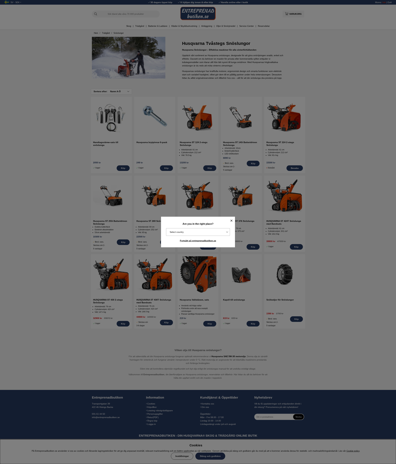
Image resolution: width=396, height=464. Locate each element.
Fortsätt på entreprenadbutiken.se (198, 240)
